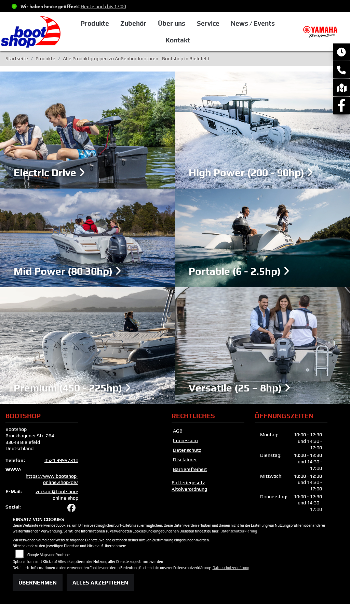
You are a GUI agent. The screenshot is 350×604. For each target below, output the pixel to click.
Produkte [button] (95, 23)
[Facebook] (341, 105)
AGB (178, 431)
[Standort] (341, 87)
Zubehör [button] (133, 23)
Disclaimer (185, 459)
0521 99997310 (61, 460)
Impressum (185, 440)
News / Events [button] (253, 23)
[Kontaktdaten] (341, 69)
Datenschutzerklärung (238, 531)
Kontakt (177, 40)
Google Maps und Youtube (48, 555)
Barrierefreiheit (190, 469)
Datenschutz (187, 450)
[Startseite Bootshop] (322, 31)
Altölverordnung (189, 489)
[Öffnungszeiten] (341, 52)
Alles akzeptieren (100, 582)
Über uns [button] (171, 23)
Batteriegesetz (188, 482)
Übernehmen (37, 582)
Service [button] (208, 23)
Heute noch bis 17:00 (103, 6)
